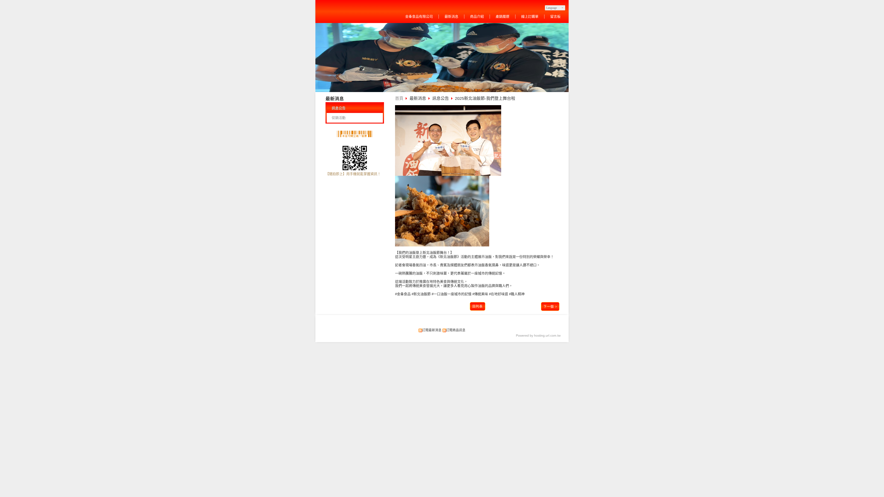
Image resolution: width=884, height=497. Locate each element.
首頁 (399, 98)
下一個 (549, 306)
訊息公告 (339, 108)
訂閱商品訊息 (455, 330)
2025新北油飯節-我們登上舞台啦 (485, 98)
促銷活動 (339, 118)
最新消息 (418, 98)
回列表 (477, 306)
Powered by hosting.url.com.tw (538, 335)
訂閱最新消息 (432, 330)
